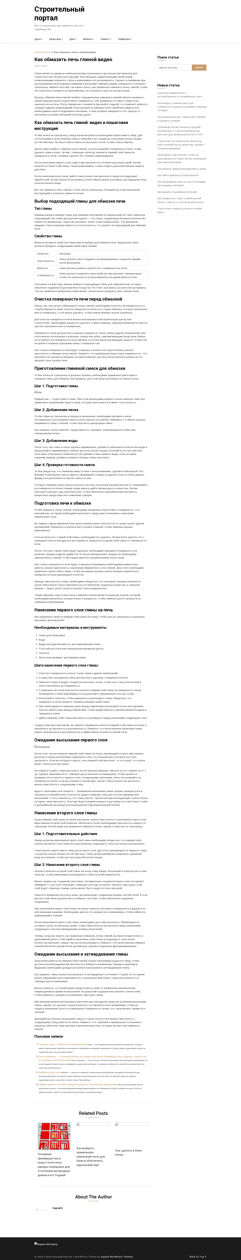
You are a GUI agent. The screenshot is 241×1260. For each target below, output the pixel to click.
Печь (48, 52)
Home (38, 52)
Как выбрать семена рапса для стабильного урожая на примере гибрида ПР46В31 (182, 106)
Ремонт (105, 39)
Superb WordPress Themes (117, 1256)
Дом (72, 39)
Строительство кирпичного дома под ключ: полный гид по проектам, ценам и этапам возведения (180, 144)
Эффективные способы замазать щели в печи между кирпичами (78, 1084)
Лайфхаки (124, 39)
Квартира (55, 39)
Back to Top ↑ (198, 1256)
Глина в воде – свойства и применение (62, 1044)
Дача (37, 39)
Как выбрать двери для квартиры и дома (181, 168)
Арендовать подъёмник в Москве (177, 191)
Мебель (87, 39)
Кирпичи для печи (50, 1072)
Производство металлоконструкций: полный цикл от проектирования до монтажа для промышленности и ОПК (179, 130)
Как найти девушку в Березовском (177, 175)
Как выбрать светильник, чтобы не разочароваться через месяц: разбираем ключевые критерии (181, 158)
